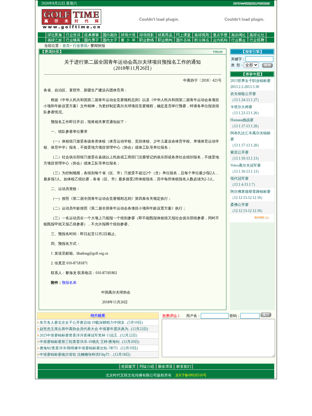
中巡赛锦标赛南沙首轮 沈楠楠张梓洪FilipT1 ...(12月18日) (85, 354)
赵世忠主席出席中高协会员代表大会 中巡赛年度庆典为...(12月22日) (94, 329)
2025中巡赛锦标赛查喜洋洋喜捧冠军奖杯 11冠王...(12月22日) (88, 335)
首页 (66, 46)
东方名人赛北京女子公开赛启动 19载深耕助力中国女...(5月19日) (91, 322)
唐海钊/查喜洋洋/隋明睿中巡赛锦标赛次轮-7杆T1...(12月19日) (89, 348)
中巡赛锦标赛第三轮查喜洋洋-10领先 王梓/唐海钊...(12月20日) (89, 342)
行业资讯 (80, 46)
